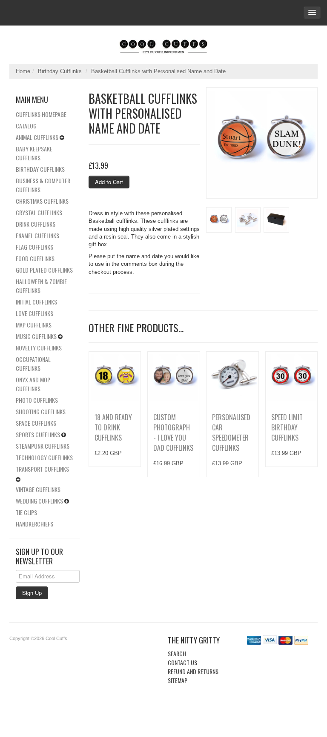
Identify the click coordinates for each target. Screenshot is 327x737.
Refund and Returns (193, 671)
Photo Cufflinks (37, 400)
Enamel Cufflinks (37, 235)
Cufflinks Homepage (41, 114)
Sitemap (177, 680)
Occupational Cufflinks (33, 364)
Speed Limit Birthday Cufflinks (287, 427)
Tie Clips (26, 512)
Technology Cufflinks (44, 457)
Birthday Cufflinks (60, 71)
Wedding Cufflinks (39, 500)
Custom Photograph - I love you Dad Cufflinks (173, 432)
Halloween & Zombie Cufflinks (41, 286)
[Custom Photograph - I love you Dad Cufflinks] (173, 377)
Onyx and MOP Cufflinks (33, 384)
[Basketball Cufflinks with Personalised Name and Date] (262, 143)
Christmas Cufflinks (42, 200)
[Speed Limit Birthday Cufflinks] (291, 377)
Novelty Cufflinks (39, 347)
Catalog (26, 125)
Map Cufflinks (34, 324)
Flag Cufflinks (34, 246)
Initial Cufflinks (36, 301)
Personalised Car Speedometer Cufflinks (231, 432)
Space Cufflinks (36, 422)
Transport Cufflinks (42, 468)
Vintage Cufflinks (38, 489)
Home (23, 71)
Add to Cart (109, 182)
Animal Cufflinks (37, 137)
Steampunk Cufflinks (42, 445)
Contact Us (182, 662)
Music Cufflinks (36, 336)
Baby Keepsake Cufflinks (34, 153)
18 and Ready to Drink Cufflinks (113, 427)
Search (177, 653)
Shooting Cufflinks (41, 411)
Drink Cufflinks (35, 223)
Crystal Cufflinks (39, 212)
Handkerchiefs (34, 523)
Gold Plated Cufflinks (44, 269)
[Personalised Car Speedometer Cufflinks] (232, 377)
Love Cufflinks (34, 313)
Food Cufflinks (35, 258)
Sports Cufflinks (38, 434)
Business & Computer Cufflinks (43, 185)
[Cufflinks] (163, 44)
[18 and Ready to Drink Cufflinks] (115, 377)
